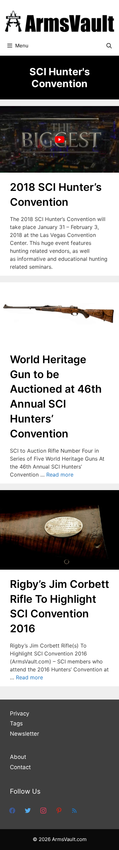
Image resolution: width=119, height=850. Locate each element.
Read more (59, 474)
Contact (20, 767)
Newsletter (24, 733)
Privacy (19, 713)
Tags (16, 723)
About (18, 757)
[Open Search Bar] (109, 46)
